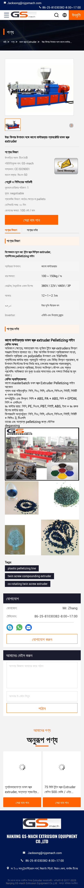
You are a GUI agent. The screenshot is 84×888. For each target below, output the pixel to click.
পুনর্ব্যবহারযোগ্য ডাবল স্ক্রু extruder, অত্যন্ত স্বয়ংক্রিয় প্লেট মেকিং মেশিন (21, 789)
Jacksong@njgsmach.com (24, 3)
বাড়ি (4, 42)
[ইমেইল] (28, 627)
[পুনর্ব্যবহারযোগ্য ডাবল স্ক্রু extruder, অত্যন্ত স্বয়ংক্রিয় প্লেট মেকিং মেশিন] (22, 767)
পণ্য (12, 42)
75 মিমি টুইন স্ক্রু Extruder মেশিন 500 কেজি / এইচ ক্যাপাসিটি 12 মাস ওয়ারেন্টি (60, 789)
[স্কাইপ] (9, 627)
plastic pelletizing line (22, 568)
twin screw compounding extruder (29, 576)
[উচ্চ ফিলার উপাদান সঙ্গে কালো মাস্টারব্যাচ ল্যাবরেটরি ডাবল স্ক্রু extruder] (39, 87)
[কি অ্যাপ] (19, 627)
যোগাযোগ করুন (42, 639)
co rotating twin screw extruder (28, 583)
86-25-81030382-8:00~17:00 (61, 7)
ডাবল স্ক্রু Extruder (27, 42)
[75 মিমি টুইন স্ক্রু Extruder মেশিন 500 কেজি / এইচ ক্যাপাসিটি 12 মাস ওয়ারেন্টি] (62, 767)
